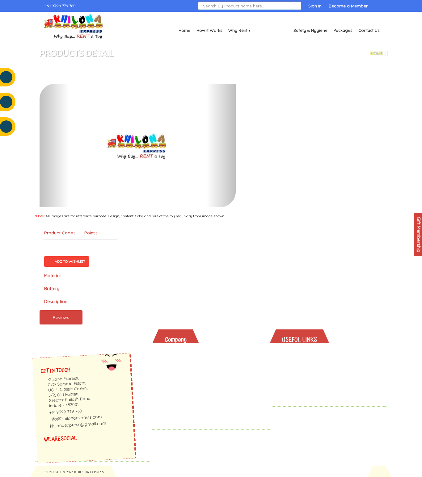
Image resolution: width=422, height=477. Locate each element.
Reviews (61, 317)
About (175, 353)
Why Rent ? (239, 30)
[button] (54, 145)
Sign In (315, 6)
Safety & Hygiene (310, 30)
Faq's (175, 377)
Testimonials (182, 369)
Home (184, 30)
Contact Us (368, 30)
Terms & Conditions (190, 401)
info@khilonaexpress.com (75, 418)
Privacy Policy (184, 393)
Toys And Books (304, 361)
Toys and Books (271, 30)
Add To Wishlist (70, 261)
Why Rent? (298, 353)
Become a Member (348, 6)
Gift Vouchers (301, 385)
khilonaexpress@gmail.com (78, 425)
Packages (343, 30)
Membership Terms (189, 385)
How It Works (209, 30)
